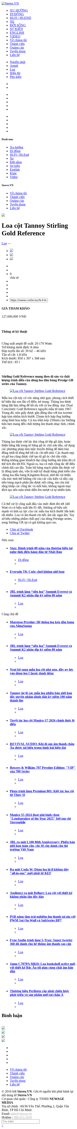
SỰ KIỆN (16, 29)
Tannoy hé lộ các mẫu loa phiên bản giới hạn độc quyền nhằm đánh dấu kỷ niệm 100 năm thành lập (41, 696)
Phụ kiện (15, 77)
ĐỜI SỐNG (18, 25)
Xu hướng (16, 147)
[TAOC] (3, 1040)
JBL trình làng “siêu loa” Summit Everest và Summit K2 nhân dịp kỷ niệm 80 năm (41, 593)
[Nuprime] (3, 1036)
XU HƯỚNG (19, 10)
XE (12, 21)
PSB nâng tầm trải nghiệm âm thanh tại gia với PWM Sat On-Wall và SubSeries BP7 (42, 918)
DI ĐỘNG (17, 14)
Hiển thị (15, 73)
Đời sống (16, 162)
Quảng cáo (17, 47)
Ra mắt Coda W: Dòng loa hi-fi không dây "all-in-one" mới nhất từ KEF (39, 871)
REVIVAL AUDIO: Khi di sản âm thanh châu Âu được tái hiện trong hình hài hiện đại (42, 745)
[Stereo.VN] (10, 3)
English (15, 169)
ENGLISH (17, 32)
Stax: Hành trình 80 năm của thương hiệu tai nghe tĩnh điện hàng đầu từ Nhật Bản (41, 550)
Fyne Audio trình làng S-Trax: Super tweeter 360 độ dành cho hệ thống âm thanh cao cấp (41, 942)
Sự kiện (15, 166)
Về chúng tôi (18, 40)
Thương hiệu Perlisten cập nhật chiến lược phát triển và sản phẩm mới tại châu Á (39, 992)
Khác (13, 173)
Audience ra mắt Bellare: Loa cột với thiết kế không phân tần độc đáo (41, 894)
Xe (12, 158)
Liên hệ (15, 55)
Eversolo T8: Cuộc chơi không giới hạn (37, 571)
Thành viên (17, 44)
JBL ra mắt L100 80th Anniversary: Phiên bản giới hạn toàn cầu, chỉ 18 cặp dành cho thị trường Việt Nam (42, 845)
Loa (12, 69)
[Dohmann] (3, 1028)
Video (14, 177)
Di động (15, 151)
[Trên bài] (3, 215)
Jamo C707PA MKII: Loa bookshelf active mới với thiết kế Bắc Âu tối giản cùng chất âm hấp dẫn (42, 967)
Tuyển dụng (17, 51)
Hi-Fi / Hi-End (19, 154)
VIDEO (15, 36)
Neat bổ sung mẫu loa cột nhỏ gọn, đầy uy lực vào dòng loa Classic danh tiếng (41, 671)
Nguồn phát (17, 62)
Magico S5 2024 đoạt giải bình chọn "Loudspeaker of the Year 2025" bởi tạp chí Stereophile (40, 818)
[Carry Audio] (3, 1032)
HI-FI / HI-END (20, 18)
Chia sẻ (21, 529)
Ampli (14, 65)
